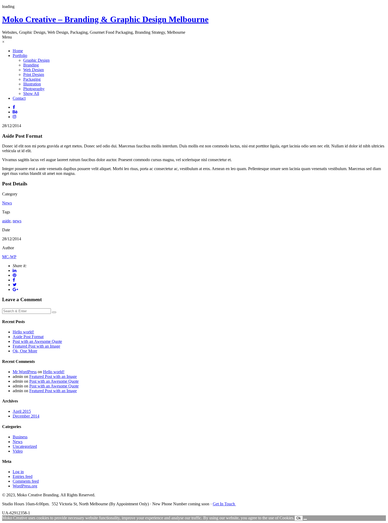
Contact (19, 98)
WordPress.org (25, 486)
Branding (31, 65)
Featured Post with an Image (36, 346)
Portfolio (20, 55)
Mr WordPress (25, 372)
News (7, 203)
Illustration (32, 84)
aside (6, 221)
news (17, 221)
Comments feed (26, 481)
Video (18, 451)
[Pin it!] (14, 275)
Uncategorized (25, 446)
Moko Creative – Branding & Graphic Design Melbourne (105, 19)
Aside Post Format (28, 336)
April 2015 (22, 411)
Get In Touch (224, 504)
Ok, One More (25, 351)
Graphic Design (36, 60)
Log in (18, 471)
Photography (34, 89)
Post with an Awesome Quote (37, 341)
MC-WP (9, 257)
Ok (298, 518)
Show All (31, 93)
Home (18, 51)
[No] (305, 519)
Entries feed (22, 476)
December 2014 (26, 416)
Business (20, 437)
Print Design (33, 74)
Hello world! (23, 332)
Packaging (32, 79)
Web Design (33, 70)
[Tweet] (15, 284)
